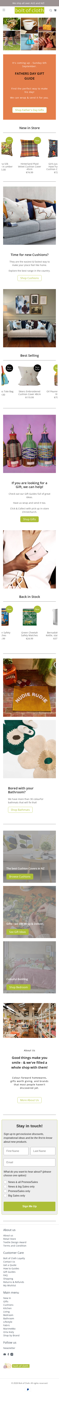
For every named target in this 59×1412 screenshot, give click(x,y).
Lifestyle (7, 1321)
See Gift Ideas (17, 932)
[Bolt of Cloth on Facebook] (8, 1354)
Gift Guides (9, 1271)
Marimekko (9, 1328)
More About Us (29, 1100)
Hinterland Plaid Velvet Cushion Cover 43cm (29, 166)
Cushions (8, 1304)
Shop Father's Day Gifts (29, 110)
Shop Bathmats (20, 810)
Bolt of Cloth (24, 1383)
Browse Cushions (19, 876)
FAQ (5, 1275)
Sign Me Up (29, 1206)
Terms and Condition (14, 1245)
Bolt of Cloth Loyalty (14, 1258)
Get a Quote (9, 1265)
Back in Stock (29, 596)
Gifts (5, 1301)
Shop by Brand (11, 1335)
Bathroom (8, 1318)
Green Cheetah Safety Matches (29, 634)
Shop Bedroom (18, 987)
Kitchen (7, 1308)
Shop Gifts (29, 519)
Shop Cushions (29, 278)
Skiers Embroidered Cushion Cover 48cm (29, 393)
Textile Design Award (14, 1242)
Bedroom (8, 1315)
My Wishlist (9, 1285)
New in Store (29, 128)
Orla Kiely (8, 1332)
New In (7, 1298)
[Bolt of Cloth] (29, 10)
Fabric (6, 1325)
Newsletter (9, 1348)
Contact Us (9, 1261)
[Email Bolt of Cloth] (4, 1354)
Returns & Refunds (13, 1282)
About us (8, 1235)
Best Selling (29, 355)
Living (6, 1311)
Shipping (8, 1278)
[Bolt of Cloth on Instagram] (11, 1354)
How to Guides (11, 1268)
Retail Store (9, 1238)
